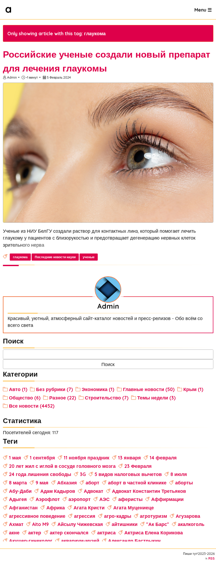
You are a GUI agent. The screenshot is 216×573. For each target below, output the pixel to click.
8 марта (18, 482)
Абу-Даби (20, 491)
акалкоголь (191, 524)
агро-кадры (117, 516)
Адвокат (93, 491)
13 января (129, 457)
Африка (55, 507)
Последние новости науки (55, 257)
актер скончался (69, 532)
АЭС (104, 499)
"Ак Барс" (157, 524)
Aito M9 (40, 524)
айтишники (125, 524)
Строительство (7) (107, 397)
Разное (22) (62, 397)
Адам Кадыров (57, 491)
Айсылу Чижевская (80, 524)
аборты (184, 482)
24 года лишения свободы (40, 474)
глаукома (20, 257)
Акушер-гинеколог (30, 541)
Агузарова (188, 516)
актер (34, 532)
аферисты (130, 499)
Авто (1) (18, 389)
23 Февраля (138, 466)
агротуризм (153, 516)
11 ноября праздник (86, 457)
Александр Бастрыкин (134, 541)
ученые (89, 257)
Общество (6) (25, 397)
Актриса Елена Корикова (153, 532)
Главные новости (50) (149, 389)
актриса (106, 532)
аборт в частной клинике (137, 482)
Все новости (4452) (32, 406)
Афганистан (23, 507)
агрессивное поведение (37, 516)
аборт (92, 482)
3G (83, 474)
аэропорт (79, 499)
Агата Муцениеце (133, 507)
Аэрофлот (48, 499)
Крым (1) (193, 389)
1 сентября (42, 457)
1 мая (15, 457)
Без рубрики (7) (54, 389)
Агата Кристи (89, 507)
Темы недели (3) (156, 397)
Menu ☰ (203, 9)
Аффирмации (167, 499)
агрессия (84, 516)
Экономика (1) (98, 389)
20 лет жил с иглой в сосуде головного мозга (62, 466)
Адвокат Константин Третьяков (149, 491)
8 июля (178, 474)
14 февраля (163, 457)
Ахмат (16, 524)
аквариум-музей (80, 541)
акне (14, 532)
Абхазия (67, 482)
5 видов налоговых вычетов (128, 474)
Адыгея (18, 499)
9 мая (42, 482)
